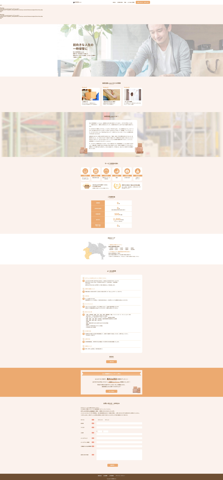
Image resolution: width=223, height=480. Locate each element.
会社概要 (105, 475)
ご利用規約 (91, 411)
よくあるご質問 (131, 2)
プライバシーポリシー (120, 475)
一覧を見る (111, 361)
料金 (125, 2)
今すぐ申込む (111, 391)
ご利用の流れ (120, 2)
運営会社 (100, 475)
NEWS (114, 2)
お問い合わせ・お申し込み (143, 2)
